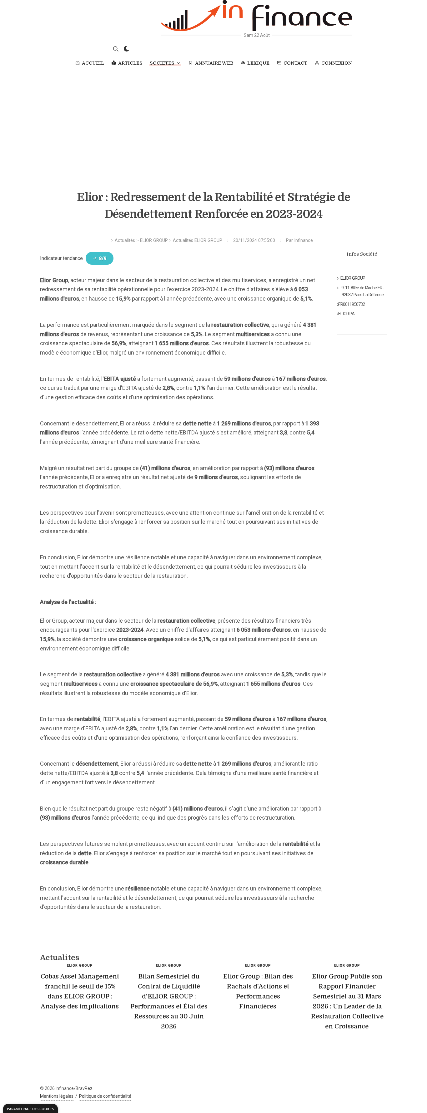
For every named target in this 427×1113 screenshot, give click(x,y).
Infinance (303, 240)
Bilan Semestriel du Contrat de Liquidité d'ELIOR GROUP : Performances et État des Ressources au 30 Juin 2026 (169, 1001)
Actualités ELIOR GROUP (197, 240)
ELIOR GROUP (154, 240)
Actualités (125, 240)
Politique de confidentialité (105, 1096)
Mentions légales (56, 1096)
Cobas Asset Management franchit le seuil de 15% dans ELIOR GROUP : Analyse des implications (80, 991)
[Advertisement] (213, 121)
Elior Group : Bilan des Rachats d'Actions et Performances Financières (258, 991)
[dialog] (30, 1108)
